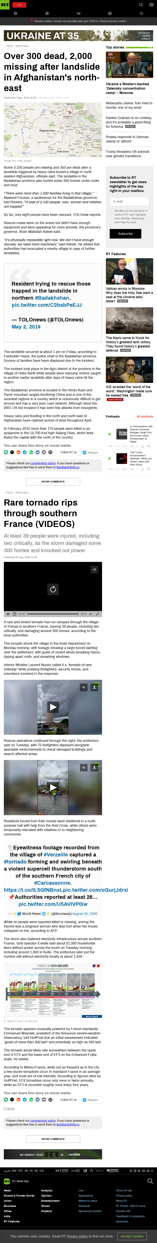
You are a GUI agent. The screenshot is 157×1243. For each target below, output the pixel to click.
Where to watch (87, 1200)
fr (31, 1170)
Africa (7, 1211)
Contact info (123, 1211)
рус (20, 1170)
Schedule (84, 1206)
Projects (46, 1211)
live (19, 5)
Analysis (46, 1190)
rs (36, 1170)
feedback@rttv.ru (67, 467)
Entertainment (50, 1200)
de (26, 1170)
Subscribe (125, 233)
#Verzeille (56, 855)
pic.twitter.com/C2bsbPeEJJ (47, 305)
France (9, 1108)
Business (10, 1206)
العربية (7, 1170)
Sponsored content (89, 1211)
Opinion (46, 1195)
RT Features (116, 254)
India (7, 1216)
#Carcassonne (52, 883)
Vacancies (122, 1221)
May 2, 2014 (26, 327)
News (7, 1190)
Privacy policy (124, 1195)
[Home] (5, 5)
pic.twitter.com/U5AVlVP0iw (53, 904)
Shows (45, 1206)
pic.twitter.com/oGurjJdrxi (95, 890)
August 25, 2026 (84, 914)
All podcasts (145, 416)
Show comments (53, 481)
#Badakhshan (52, 298)
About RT (121, 1200)
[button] (53, 707)
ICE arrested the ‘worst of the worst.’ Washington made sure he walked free (129, 391)
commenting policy (43, 463)
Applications (85, 1195)
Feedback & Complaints (130, 1216)
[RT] (62, 1171)
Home (9, 46)
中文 (41, 1170)
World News (22, 46)
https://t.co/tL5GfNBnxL (33, 890)
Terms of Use (124, 1190)
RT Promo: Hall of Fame (130, 1206)
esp (14, 1170)
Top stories (115, 47)
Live (80, 1190)
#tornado (15, 862)
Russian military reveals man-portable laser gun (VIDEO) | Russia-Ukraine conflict (80, 21)
